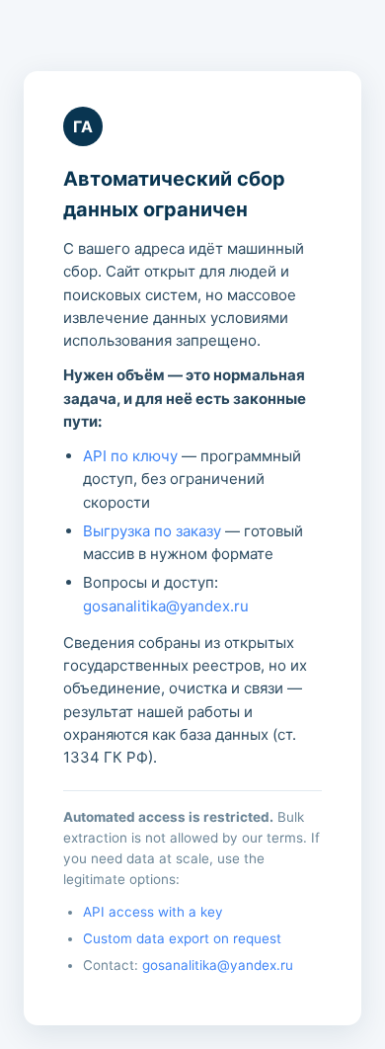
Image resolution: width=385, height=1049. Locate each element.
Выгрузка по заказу (152, 531)
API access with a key (153, 912)
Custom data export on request (182, 938)
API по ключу (130, 455)
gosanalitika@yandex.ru (166, 606)
